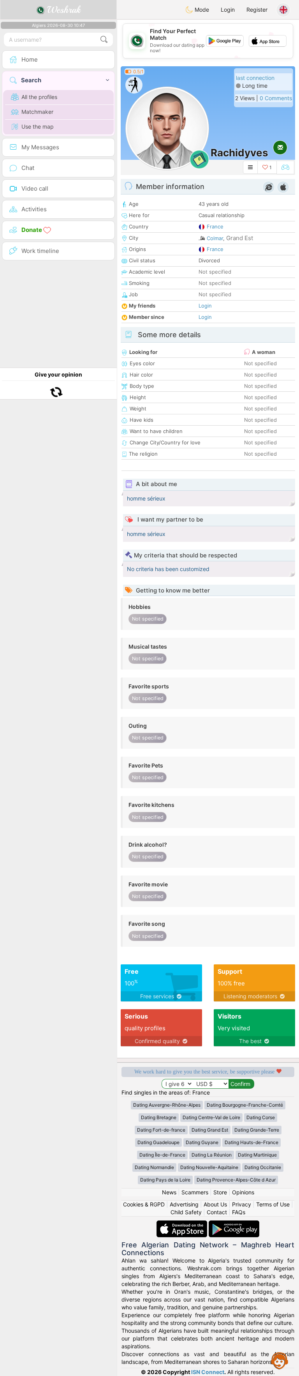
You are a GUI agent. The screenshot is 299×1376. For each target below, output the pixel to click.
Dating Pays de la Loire (165, 1180)
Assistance (279, 1360)
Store (220, 1192)
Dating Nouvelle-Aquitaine (209, 1167)
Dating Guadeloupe (158, 1142)
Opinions (243, 1192)
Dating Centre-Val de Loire (211, 1117)
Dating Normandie (154, 1167)
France (215, 226)
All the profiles (39, 97)
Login (228, 9)
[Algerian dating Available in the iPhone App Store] (183, 1224)
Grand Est (239, 238)
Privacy (241, 1204)
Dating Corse (260, 1117)
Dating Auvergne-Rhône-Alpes (167, 1105)
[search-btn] (104, 39)
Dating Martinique (257, 1155)
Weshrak (62, 10)
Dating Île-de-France (162, 1155)
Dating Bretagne (158, 1117)
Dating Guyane (202, 1142)
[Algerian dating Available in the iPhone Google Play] (234, 1224)
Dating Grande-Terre (256, 1130)
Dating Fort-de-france (161, 1130)
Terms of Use (273, 1204)
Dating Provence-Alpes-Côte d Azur (236, 1180)
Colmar (215, 238)
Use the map (37, 126)
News (169, 1192)
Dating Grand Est (210, 1130)
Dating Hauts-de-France (251, 1142)
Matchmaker (37, 111)
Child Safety (186, 1212)
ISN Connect (207, 1372)
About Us (215, 1204)
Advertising (184, 1204)
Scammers (194, 1192)
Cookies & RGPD (144, 1204)
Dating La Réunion (212, 1155)
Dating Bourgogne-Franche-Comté (245, 1105)
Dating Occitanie (262, 1167)
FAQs (238, 1212)
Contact (217, 1212)
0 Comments (276, 98)
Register (256, 9)
